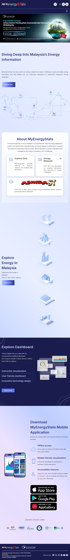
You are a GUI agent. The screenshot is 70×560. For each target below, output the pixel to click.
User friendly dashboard (14, 376)
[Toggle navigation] (67, 11)
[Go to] (13, 4)
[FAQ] (63, 4)
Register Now (8, 84)
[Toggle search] (55, 4)
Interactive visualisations (14, 371)
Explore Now (8, 282)
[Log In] (67, 4)
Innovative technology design (16, 381)
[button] (60, 4)
